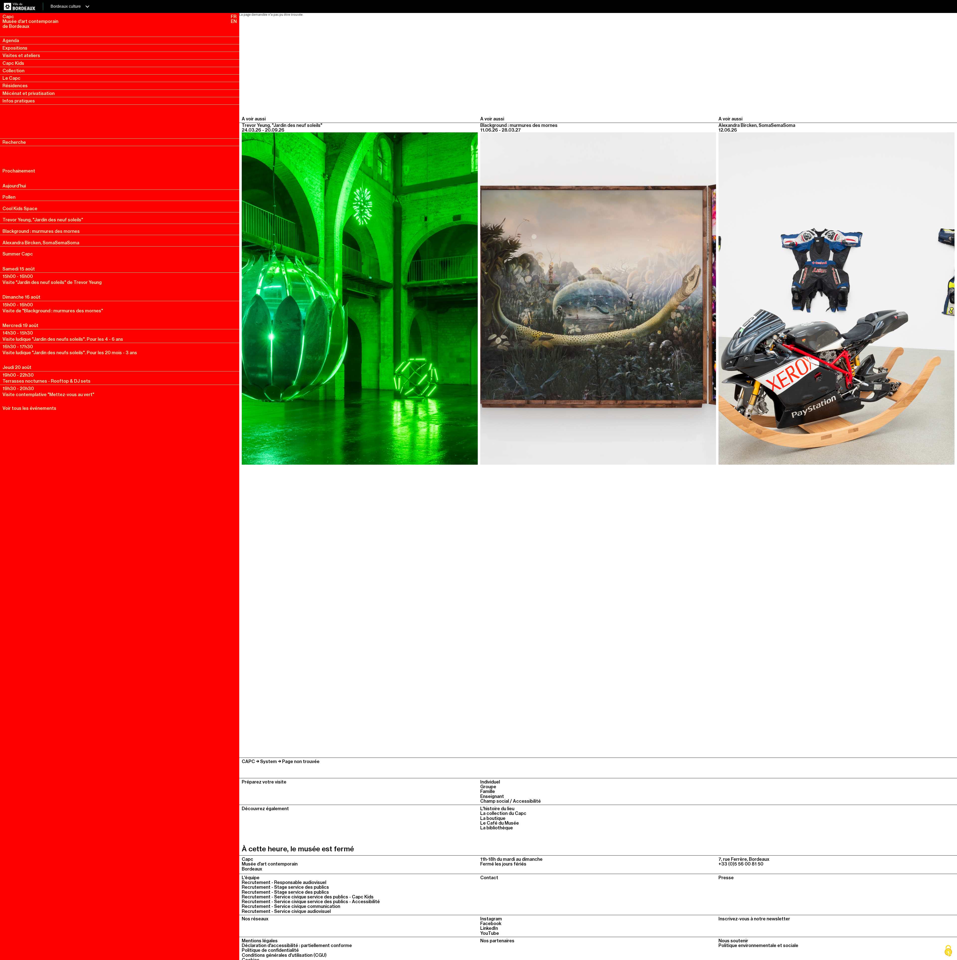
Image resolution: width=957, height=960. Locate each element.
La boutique (492, 818)
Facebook (490, 923)
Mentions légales (260, 940)
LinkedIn (489, 928)
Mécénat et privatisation (28, 93)
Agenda (10, 40)
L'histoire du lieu (497, 808)
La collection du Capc (503, 813)
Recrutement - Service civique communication (291, 906)
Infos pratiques (18, 100)
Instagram (491, 918)
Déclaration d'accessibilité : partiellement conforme (297, 945)
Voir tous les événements (29, 408)
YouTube (489, 933)
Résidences (15, 85)
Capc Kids (13, 63)
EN (234, 21)
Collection (13, 70)
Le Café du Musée (499, 823)
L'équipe (250, 877)
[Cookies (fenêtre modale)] (948, 951)
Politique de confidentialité (270, 950)
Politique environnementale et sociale (758, 945)
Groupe (488, 786)
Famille (487, 791)
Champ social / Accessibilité (510, 801)
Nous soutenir (733, 940)
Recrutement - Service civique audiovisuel (286, 911)
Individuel (490, 782)
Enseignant (492, 796)
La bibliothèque (496, 827)
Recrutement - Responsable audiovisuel (284, 882)
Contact (489, 877)
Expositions (14, 48)
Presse (726, 877)
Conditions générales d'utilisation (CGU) (284, 955)
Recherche (14, 142)
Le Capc (11, 78)
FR (234, 16)
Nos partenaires (497, 940)
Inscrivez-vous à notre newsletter (754, 918)
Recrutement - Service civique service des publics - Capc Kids (308, 896)
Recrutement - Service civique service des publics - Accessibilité (311, 901)
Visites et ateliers (21, 55)
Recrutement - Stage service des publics (285, 887)
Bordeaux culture (66, 6)
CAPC (248, 761)
